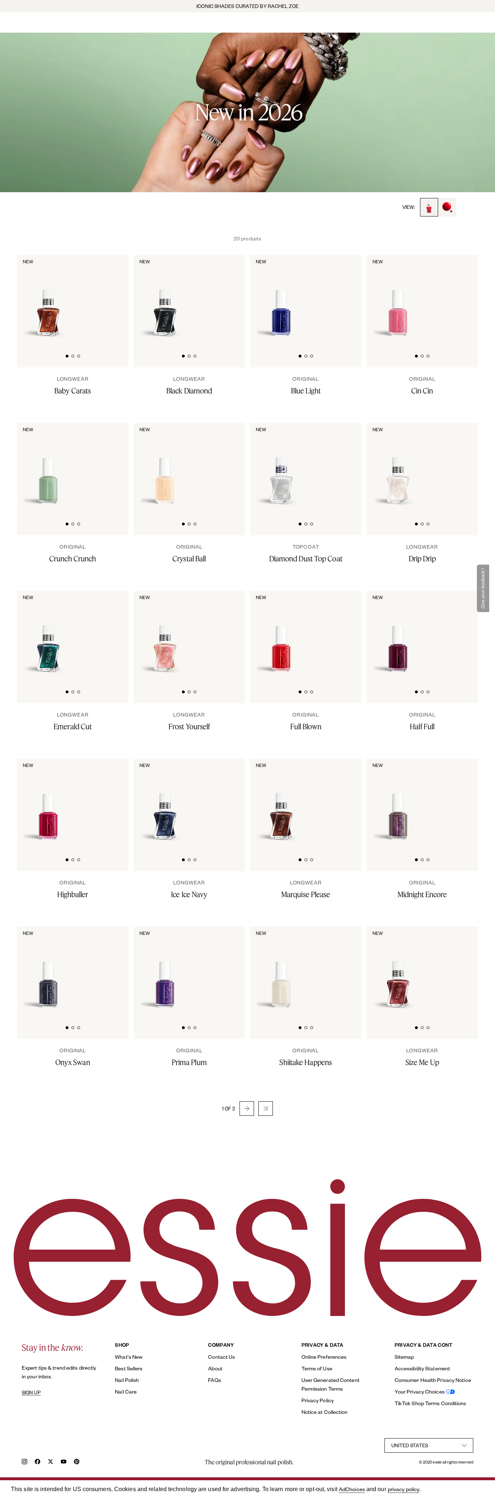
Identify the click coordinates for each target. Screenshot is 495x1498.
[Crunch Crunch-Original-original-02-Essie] (110, 464)
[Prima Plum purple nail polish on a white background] (165, 969)
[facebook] (37, 1462)
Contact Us (221, 1356)
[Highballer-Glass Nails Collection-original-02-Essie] (110, 800)
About (215, 1368)
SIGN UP (31, 1392)
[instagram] (24, 1462)
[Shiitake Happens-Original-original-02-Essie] (343, 968)
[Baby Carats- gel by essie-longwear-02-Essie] (110, 296)
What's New (128, 1356)
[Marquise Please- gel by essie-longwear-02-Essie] (343, 800)
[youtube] (63, 1462)
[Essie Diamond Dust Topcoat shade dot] (343, 464)
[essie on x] (50, 1462)
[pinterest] (76, 1462)
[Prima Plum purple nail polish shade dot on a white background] (227, 968)
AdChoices (352, 1489)
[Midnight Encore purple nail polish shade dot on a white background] (460, 800)
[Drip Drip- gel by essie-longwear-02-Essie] (460, 464)
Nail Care (126, 1391)
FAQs (214, 1380)
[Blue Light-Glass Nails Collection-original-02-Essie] (343, 296)
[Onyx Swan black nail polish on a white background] (48, 969)
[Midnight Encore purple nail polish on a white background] (398, 801)
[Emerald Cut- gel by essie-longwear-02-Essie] (110, 632)
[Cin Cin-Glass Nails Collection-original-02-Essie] (460, 296)
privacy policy (403, 1489)
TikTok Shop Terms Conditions (430, 1403)
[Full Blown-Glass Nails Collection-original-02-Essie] (343, 632)
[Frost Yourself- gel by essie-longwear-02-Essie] (227, 632)
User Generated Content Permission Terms (330, 1384)
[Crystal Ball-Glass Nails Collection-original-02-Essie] (227, 464)
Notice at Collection (324, 1411)
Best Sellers (128, 1368)
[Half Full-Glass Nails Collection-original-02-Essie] (460, 632)
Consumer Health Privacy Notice (433, 1380)
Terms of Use (316, 1368)
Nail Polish (127, 1380)
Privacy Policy (317, 1400)
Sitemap (404, 1356)
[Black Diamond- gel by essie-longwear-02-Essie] (227, 296)
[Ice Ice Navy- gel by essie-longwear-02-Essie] (227, 800)
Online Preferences (324, 1356)
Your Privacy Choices (420, 1391)
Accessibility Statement (422, 1368)
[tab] (67, 355)
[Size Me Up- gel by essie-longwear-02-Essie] (460, 968)
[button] (247, 1108)
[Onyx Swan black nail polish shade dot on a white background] (110, 968)
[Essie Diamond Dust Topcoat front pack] (281, 465)
